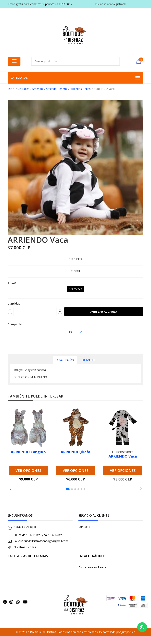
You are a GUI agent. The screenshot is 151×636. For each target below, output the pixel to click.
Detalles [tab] (88, 360)
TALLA (12, 282)
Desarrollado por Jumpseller (117, 632)
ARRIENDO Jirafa (75, 451)
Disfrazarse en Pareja (92, 567)
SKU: (72, 259)
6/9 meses (75, 289)
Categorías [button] (19, 77)
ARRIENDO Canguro (28, 451)
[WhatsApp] (17, 602)
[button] (10, 488)
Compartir (15, 324)
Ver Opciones (28, 470)
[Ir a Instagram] (11, 602)
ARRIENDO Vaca (123, 456)
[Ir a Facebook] (5, 602)
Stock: (75, 271)
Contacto (84, 527)
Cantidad (14, 303)
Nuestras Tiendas (25, 547)
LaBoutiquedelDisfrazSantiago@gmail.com (41, 541)
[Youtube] (25, 602)
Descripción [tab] (65, 360)
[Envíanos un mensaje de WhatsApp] (142, 627)
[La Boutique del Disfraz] (74, 33)
